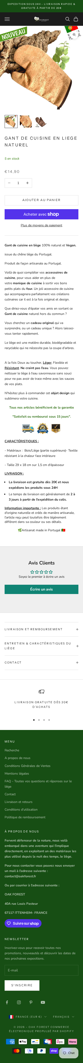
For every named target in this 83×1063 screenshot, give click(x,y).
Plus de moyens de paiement (41, 225)
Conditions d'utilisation (21, 809)
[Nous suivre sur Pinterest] (31, 1002)
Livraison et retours (19, 802)
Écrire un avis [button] (41, 589)
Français (61, 1016)
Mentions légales (17, 773)
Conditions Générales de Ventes (27, 766)
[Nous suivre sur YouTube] (43, 1002)
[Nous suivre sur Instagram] (19, 1002)
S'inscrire (22, 985)
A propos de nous (17, 758)
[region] (41, 700)
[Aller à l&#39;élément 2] (25, 121)
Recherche (12, 750)
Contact (10, 794)
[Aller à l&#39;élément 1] (11, 121)
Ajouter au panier (41, 200)
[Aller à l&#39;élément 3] (40, 121)
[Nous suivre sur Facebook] (7, 1002)
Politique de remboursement (25, 817)
